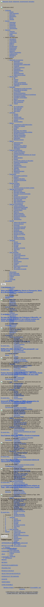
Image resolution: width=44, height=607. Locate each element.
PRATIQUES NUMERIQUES (10, 565)
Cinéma (16, 356)
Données (16, 463)
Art (14, 355)
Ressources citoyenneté (21, 543)
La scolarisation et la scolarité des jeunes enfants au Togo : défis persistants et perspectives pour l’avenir (20, 486)
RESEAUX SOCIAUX (8, 571)
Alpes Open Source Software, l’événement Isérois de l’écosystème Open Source (20, 460)
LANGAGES (5, 557)
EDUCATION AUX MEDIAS (9, 548)
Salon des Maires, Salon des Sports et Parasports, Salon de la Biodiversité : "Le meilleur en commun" (21, 291)
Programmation (18, 398)
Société (11, 498)
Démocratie (17, 534)
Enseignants (13, 325)
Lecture (16, 397)
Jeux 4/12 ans (18, 385)
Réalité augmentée (19, 492)
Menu (3, 284)
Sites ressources (18, 379)
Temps (16, 458)
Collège (11, 553)
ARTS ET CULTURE (7, 545)
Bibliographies (18, 467)
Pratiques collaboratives (21, 439)
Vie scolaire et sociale (20, 546)
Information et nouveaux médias (23, 409)
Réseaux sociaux (19, 416)
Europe (16, 519)
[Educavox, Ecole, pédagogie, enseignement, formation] (17, 1)
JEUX (3, 554)
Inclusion (16, 540)
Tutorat (16, 380)
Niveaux (7, 547)
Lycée (11, 555)
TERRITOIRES (6, 582)
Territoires (12, 517)
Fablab (16, 433)
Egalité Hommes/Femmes (21, 535)
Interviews (8, 492)
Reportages (12, 293)
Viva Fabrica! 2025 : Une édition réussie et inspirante (20, 435)
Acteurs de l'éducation (11, 314)
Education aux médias (20, 407)
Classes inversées (19, 430)
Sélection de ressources (16, 466)
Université (12, 556)
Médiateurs (12, 332)
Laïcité (16, 541)
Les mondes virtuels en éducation (23, 437)
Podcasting (17, 440)
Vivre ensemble (13, 529)
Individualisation (18, 347)
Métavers (16, 489)
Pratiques (12, 313)
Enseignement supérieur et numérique (25, 371)
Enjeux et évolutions (19, 370)
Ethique (16, 537)
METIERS (4, 562)
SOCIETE (4, 579)
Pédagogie (12, 302)
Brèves (7, 355)
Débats (11, 289)
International (17, 520)
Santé (15, 513)
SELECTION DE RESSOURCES (11, 573)
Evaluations (17, 346)
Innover (7, 298)
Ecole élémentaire (14, 552)
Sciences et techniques (16, 481)
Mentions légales (8, 587)
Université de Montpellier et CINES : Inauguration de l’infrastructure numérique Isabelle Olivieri (20, 402)
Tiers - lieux (17, 544)
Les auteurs (8, 558)
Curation (16, 404)
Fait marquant (9, 297)
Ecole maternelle (14, 550)
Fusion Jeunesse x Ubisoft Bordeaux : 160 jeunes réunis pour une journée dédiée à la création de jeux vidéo (21, 373)
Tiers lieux (17, 526)
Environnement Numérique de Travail (24, 431)
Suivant (7, 531)
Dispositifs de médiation (21, 361)
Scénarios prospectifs (20, 457)
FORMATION (5, 551)
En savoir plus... (5, 314)
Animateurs (12, 316)
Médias (11, 400)
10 (6, 530)
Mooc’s (16, 376)
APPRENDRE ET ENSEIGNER (11, 543)
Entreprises (12, 326)
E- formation (17, 368)
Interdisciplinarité (19, 350)
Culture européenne (19, 532)
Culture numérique (19, 344)
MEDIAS (4, 559)
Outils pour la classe (19, 352)
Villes (15, 528)
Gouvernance (18, 538)
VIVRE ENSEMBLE (7, 585)
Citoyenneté (17, 531)
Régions (16, 522)
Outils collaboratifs (19, 377)
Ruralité (16, 523)
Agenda (7, 466)
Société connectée (19, 514)
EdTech (11, 322)
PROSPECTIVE (6, 568)
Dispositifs (8, 325)
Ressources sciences (20, 493)
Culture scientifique (19, 483)
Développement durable (21, 484)
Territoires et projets (19, 516)
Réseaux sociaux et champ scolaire (24, 464)
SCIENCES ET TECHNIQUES (10, 576)
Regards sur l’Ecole (19, 511)
